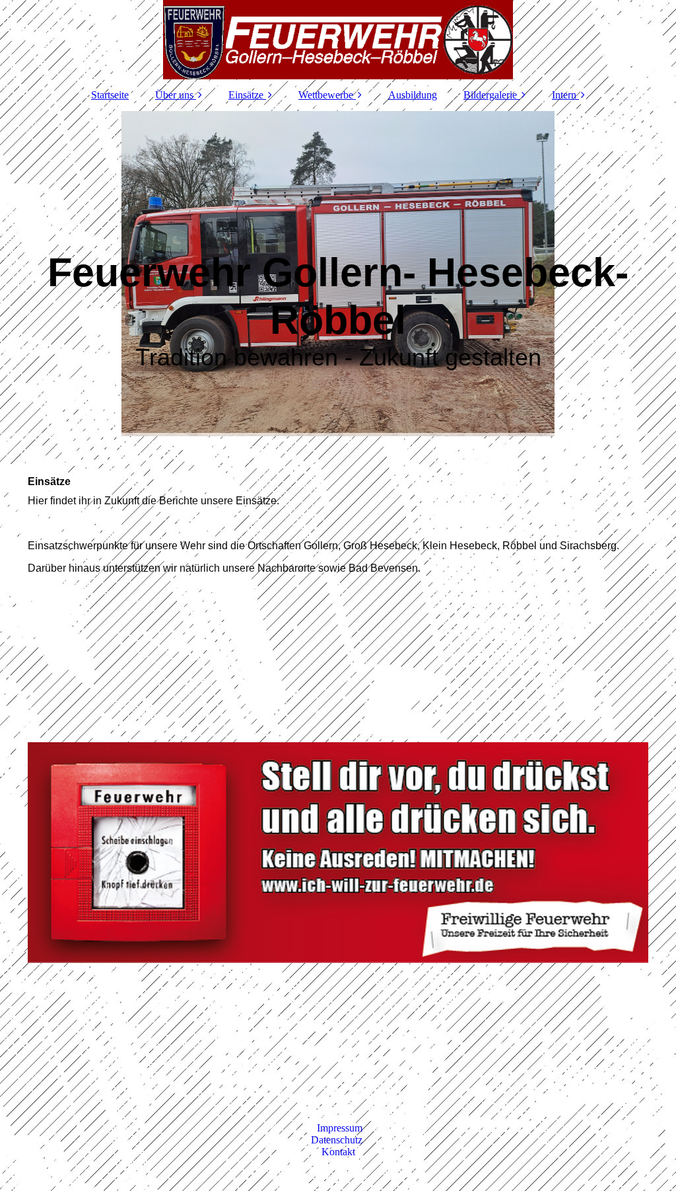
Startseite (110, 94)
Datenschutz (338, 1139)
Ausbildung (412, 94)
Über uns (174, 94)
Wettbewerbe (325, 94)
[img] (338, 39)
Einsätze (245, 94)
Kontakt (338, 1151)
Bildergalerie (490, 94)
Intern (564, 94)
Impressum (339, 1127)
